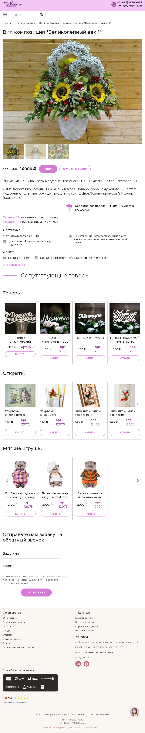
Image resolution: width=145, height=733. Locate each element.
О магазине (10, 617)
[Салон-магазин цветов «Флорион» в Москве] (13, 3)
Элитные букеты (49, 22)
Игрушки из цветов (86, 626)
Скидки (7, 630)
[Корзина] (139, 15)
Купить (48, 168)
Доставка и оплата (14, 622)
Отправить (36, 592)
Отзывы (7, 634)
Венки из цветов (85, 630)
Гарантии (8, 626)
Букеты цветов (84, 617)
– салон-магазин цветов (71, 714)
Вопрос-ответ (11, 638)
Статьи (6, 643)
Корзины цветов (85, 622)
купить (20, 354)
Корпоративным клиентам (19, 647)
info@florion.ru (83, 657)
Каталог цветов (26, 22)
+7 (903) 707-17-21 (129, 6)
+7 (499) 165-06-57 (129, 2)
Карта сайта (90, 727)
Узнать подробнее (14, 264)
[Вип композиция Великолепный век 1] (72, 91)
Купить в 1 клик (75, 169)
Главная (7, 22)
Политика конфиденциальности (62, 727)
